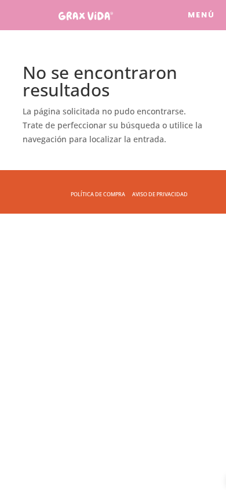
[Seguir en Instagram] (178, 15)
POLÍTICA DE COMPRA (98, 194)
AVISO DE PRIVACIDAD (160, 194)
